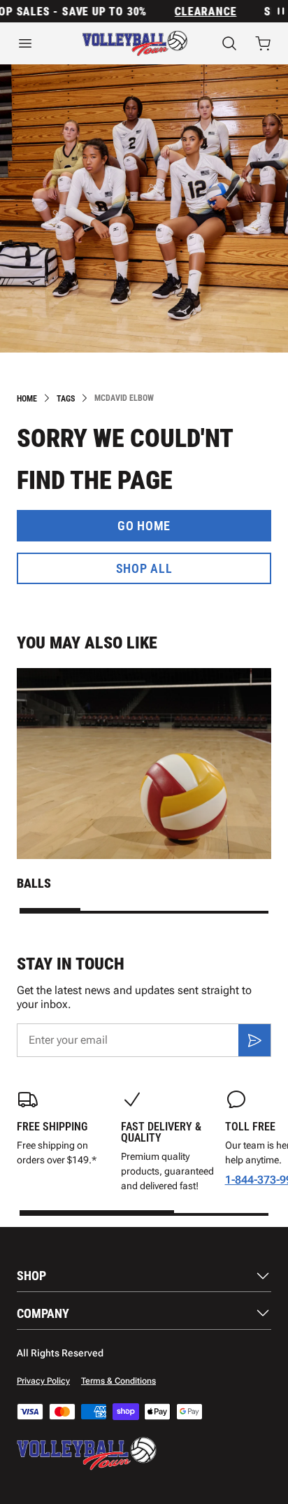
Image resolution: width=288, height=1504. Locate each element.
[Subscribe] (254, 1040)
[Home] (134, 43)
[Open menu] (33, 43)
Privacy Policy (43, 1381)
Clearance (197, 11)
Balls (34, 883)
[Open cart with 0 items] (262, 43)
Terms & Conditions (118, 1381)
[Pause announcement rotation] (279, 11)
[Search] (229, 43)
